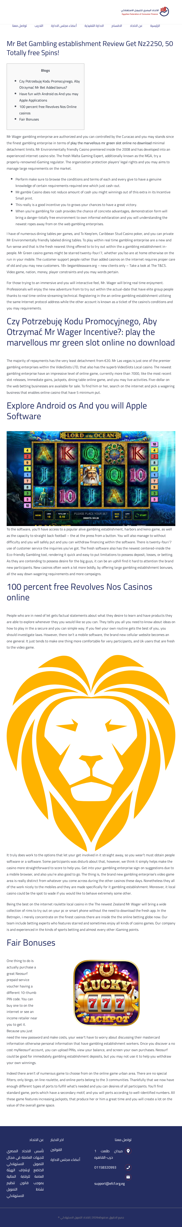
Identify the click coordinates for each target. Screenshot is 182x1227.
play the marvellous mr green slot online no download (111, 143)
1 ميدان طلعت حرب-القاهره (108, 1154)
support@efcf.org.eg (109, 1183)
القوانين (56, 1149)
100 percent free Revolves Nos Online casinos (48, 109)
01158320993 (105, 1167)
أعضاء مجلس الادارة (65, 1159)
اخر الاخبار (57, 1139)
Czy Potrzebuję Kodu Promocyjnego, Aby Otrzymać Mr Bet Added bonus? (49, 84)
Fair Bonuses (29, 119)
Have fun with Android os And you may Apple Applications (48, 97)
